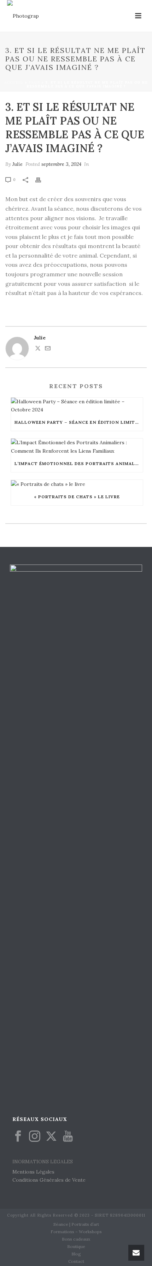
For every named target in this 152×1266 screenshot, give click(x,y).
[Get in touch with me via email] (48, 349)
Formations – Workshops (76, 1231)
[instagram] (34, 1137)
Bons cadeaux (76, 1239)
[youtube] (68, 1137)
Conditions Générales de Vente (49, 1180)
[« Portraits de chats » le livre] (77, 484)
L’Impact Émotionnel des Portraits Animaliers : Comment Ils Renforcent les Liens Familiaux (78, 463)
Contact (76, 1261)
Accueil (13, 82)
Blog (76, 1253)
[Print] (41, 179)
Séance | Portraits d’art (76, 1224)
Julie (17, 164)
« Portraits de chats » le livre (77, 496)
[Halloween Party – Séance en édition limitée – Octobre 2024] (77, 406)
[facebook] (18, 1137)
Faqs (34, 82)
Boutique (76, 1246)
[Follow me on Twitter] (38, 349)
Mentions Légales (33, 1172)
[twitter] (51, 1137)
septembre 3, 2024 (61, 164)
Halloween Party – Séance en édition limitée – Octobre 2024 (78, 422)
